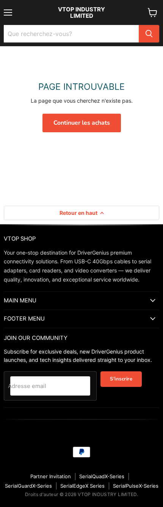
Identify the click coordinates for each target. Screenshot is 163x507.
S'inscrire (121, 379)
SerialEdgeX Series (82, 486)
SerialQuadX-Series (101, 476)
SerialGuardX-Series (28, 486)
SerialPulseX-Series (135, 486)
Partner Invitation (50, 476)
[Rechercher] (149, 33)
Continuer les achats (81, 123)
